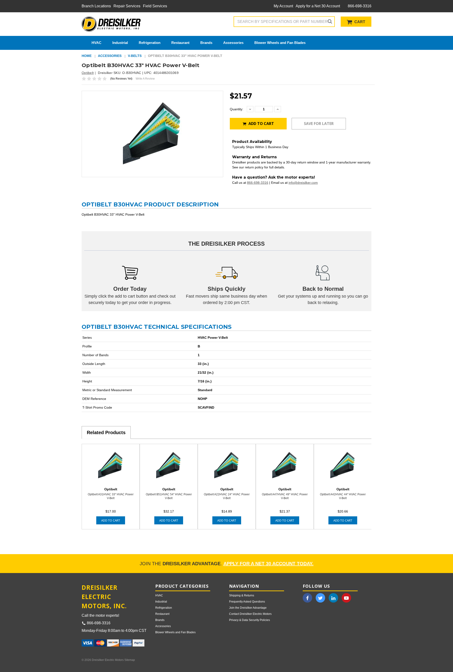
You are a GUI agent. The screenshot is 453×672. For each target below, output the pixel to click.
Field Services (155, 6)
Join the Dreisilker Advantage (248, 607)
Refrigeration (149, 43)
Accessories (233, 43)
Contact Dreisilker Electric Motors (250, 614)
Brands (206, 43)
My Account (283, 6)
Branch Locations (96, 6)
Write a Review (145, 78)
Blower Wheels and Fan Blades (280, 43)
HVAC (96, 43)
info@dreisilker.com (303, 182)
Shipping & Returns (241, 595)
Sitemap (129, 660)
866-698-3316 (359, 6)
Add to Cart (260, 123)
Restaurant (180, 43)
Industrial (120, 43)
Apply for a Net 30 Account (318, 6)
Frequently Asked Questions (247, 601)
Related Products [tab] (106, 432)
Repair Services (126, 6)
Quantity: (236, 109)
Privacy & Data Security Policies (249, 620)
